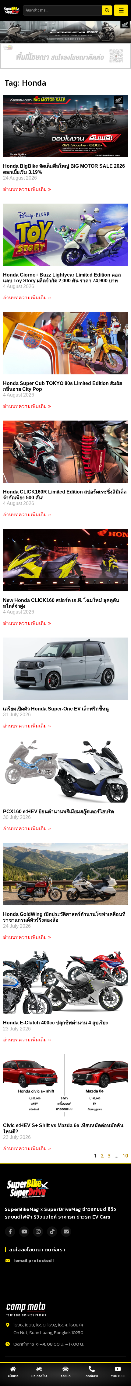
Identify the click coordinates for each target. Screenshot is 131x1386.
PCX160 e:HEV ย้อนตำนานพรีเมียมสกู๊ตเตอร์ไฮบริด (58, 811)
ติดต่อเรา (92, 1376)
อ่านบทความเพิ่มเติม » (27, 189)
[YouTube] (24, 1231)
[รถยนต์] (65, 1369)
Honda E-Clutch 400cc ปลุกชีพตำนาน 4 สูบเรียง (55, 1022)
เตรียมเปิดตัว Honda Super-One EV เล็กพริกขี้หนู (56, 708)
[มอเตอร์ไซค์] (39, 1369)
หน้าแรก (13, 1376)
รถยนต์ (66, 1376)
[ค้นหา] (107, 10)
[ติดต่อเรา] (92, 1369)
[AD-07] (65, 56)
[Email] (66, 1231)
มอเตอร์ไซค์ (39, 1376)
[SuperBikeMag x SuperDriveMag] (28, 1188)
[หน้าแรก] (13, 1369)
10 (125, 1156)
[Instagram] (38, 1231)
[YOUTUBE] (118, 1369)
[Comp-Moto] (26, 1309)
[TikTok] (52, 1231)
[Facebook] (10, 1231)
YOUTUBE (118, 1376)
